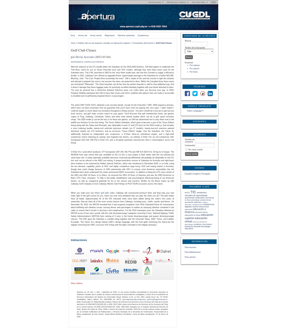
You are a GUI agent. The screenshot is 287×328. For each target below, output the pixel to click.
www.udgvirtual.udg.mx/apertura (134, 299)
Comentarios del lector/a (143, 43)
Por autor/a (194, 68)
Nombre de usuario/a (189, 140)
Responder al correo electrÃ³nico (87, 62)
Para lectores (190, 247)
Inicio (72, 35)
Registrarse (110, 35)
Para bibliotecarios (193, 252)
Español (188, 174)
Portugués (205, 174)
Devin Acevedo (85, 57)
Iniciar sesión (96, 35)
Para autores (190, 257)
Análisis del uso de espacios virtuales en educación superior (104, 43)
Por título (194, 72)
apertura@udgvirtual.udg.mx (157, 299)
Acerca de (82, 35)
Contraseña (190, 145)
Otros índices (77, 283)
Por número (195, 65)
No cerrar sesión (195, 149)
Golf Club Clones (164, 43)
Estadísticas (143, 35)
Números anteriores (126, 35)
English (196, 174)
